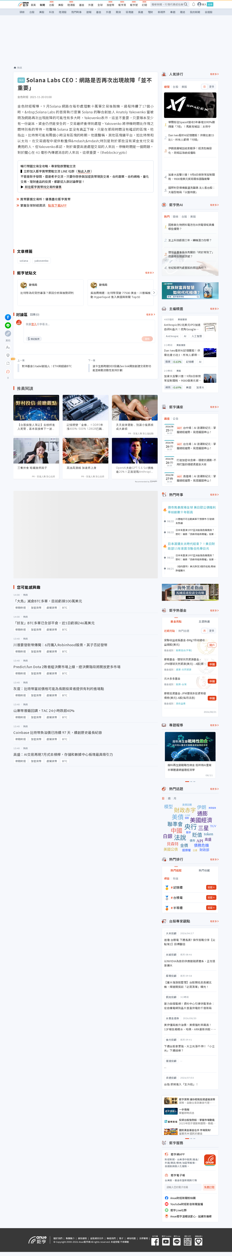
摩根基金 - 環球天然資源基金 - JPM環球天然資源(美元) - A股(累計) (184, 661)
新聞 (42, 5)
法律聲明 (143, 1238)
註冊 (210, 4)
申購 (212, 664)
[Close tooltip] (36, 371)
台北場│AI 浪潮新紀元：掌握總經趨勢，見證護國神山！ (196, 446)
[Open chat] (8, 372)
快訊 (19, 67)
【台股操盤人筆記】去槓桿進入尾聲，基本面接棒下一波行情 (36, 427)
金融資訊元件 (96, 1238)
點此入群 (84, 171)
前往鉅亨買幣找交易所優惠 (43, 187)
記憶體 (178, 887)
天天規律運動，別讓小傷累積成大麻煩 (135, 427)
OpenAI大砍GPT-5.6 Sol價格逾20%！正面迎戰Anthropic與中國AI (135, 470)
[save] (8, 363)
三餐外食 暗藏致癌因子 (32, 468)
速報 (88, 12)
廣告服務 (82, 1238)
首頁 (33, 5)
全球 (100, 5)
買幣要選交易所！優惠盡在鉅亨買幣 (45, 199)
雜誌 (182, 12)
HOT (179, 427)
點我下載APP (57, 205)
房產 (140, 12)
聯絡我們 (111, 1238)
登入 (204, 4)
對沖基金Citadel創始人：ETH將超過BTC (47, 366)
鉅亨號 (134, 5)
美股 (60, 5)
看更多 (148, 273)
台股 (51, 5)
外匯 (90, 5)
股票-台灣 (181, 684)
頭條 (22, 12)
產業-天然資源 (183, 669)
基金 (81, 5)
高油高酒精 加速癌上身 (81, 468)
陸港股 (71, 5)
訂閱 (144, 5)
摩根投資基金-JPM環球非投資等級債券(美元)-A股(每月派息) (185, 695)
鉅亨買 (122, 5)
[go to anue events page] (194, 4)
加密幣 (110, 5)
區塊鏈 (129, 12)
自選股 (208, 12)
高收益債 (180, 703)
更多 (211, 86)
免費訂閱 (209, 1187)
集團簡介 (70, 1238)
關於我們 (57, 1238)
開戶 (212, 645)
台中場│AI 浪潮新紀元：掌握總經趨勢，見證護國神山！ (196, 430)
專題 (172, 12)
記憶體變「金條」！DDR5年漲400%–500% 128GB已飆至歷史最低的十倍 (85, 427)
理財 (150, 12)
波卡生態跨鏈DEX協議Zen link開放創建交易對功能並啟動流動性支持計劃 (122, 368)
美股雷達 (182, 319)
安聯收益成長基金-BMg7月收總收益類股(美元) (184, 642)
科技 (51, 12)
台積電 (178, 897)
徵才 (121, 1238)
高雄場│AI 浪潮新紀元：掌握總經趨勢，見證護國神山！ (196, 478)
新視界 (161, 12)
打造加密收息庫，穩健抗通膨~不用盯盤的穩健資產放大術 (196, 462)
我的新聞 (195, 12)
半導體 (178, 907)
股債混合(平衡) (184, 650)
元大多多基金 (172, 678)
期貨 (118, 12)
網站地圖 (131, 1238)
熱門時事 (76, 12)
